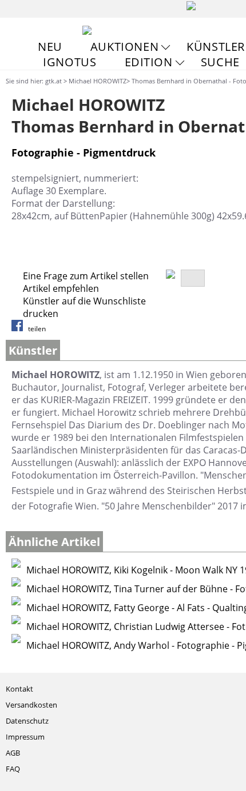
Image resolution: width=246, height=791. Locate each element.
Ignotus (69, 62)
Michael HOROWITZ (97, 81)
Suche (220, 62)
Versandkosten (31, 705)
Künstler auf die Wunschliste (84, 301)
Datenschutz (27, 721)
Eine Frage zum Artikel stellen (86, 276)
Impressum (25, 737)
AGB (13, 753)
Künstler (216, 46)
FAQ (13, 769)
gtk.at (53, 81)
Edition (149, 62)
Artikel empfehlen (61, 288)
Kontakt (19, 689)
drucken (40, 313)
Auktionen (124, 46)
